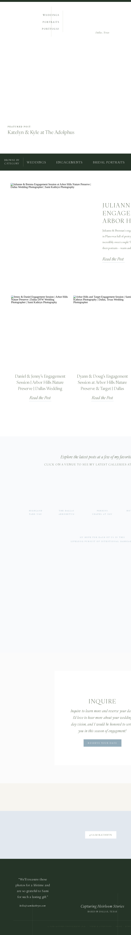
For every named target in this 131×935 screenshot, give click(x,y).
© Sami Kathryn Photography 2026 (67, 926)
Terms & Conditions (101, 926)
